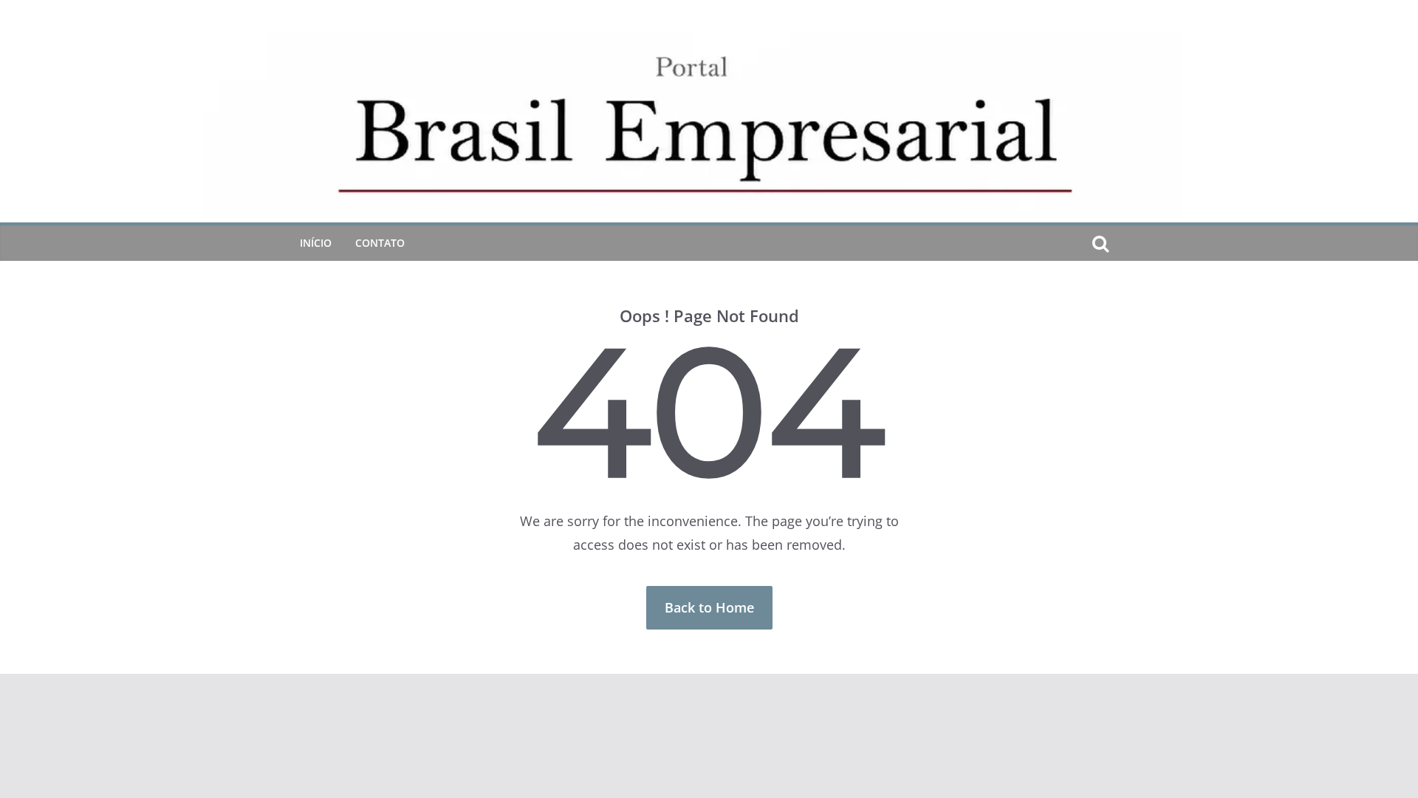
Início (316, 243)
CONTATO (380, 243)
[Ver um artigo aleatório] (1124, 243)
